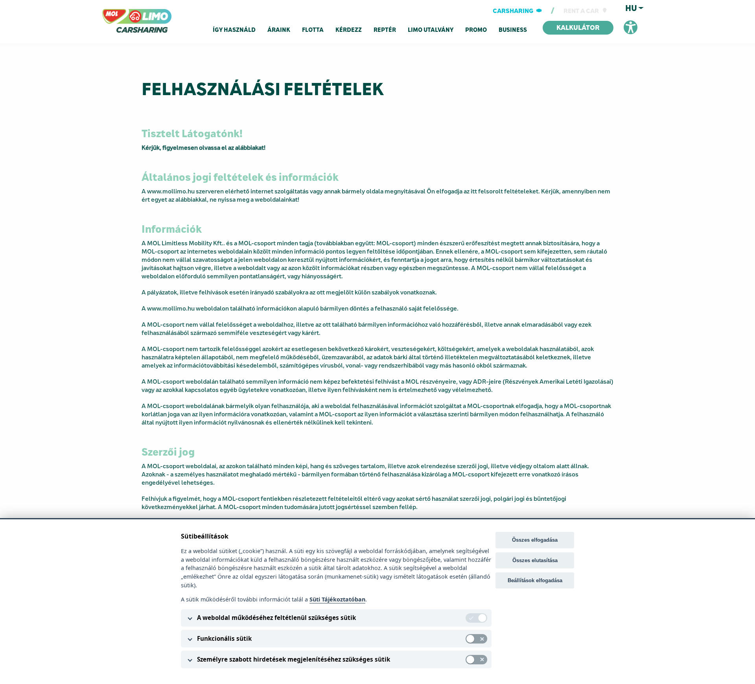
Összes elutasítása (535, 560)
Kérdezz (348, 30)
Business (513, 30)
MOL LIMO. (119, 13)
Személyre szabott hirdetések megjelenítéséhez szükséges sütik (293, 659)
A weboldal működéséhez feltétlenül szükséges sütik (276, 617)
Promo (476, 30)
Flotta (313, 30)
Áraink (278, 30)
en (630, 16)
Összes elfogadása (535, 540)
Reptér (385, 30)
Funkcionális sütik (224, 638)
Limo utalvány (430, 30)
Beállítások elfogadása (535, 580)
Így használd (234, 30)
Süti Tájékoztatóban (337, 599)
